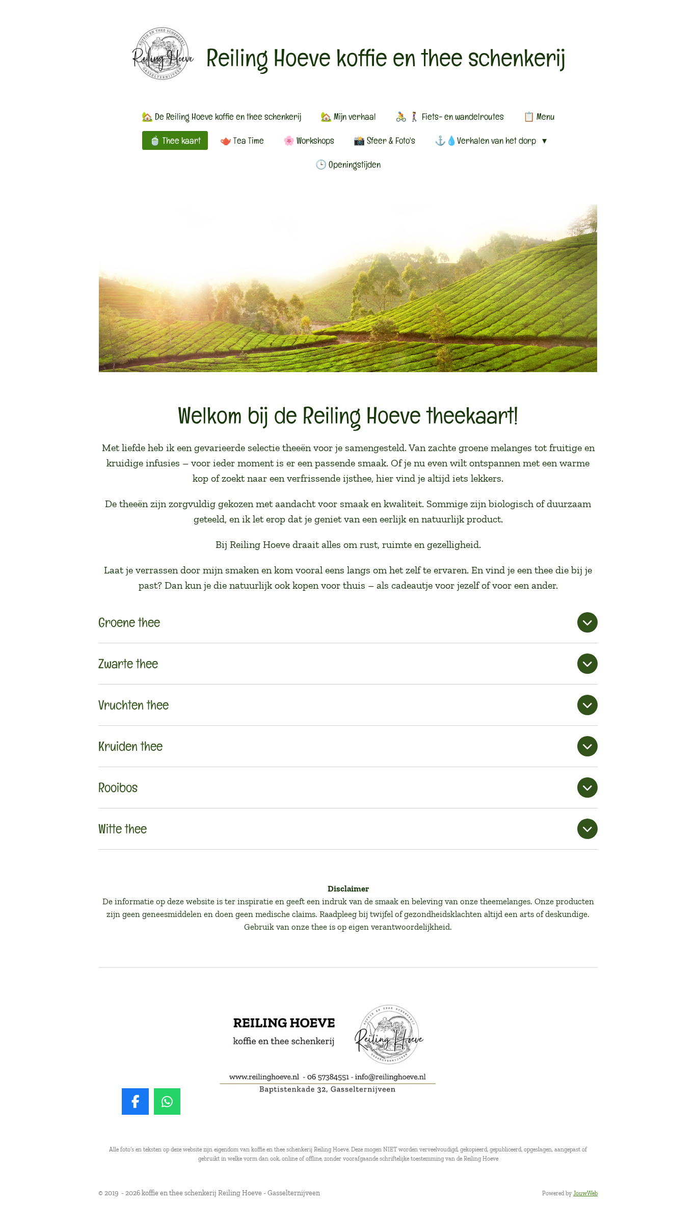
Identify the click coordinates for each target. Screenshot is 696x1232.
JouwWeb (585, 1193)
